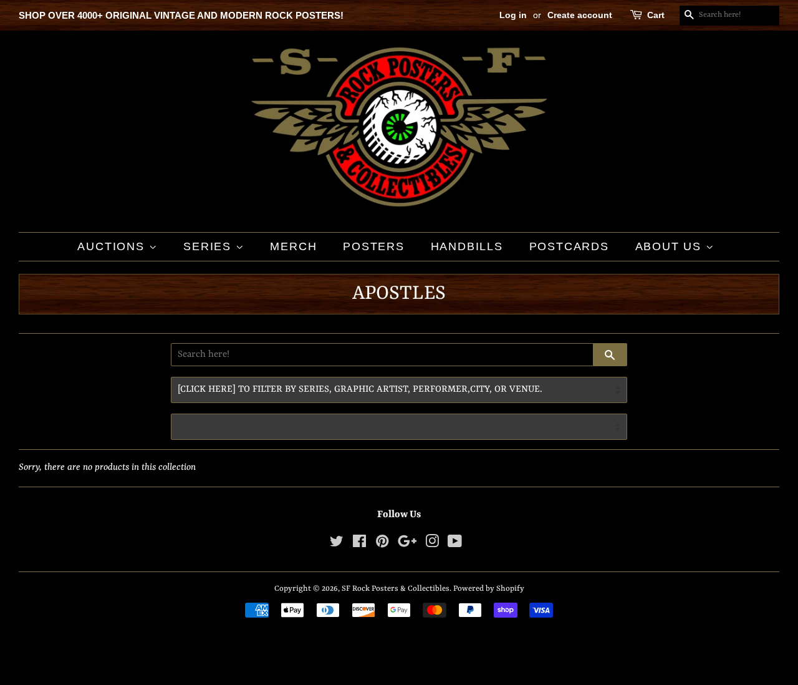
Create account (579, 15)
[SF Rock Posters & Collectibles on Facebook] (359, 544)
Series (209, 246)
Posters (374, 246)
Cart (656, 15)
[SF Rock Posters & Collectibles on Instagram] (432, 544)
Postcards (569, 246)
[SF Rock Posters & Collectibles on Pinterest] (382, 544)
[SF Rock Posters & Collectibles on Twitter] (337, 544)
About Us (670, 246)
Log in (513, 15)
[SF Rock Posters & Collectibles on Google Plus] (407, 544)
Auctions (112, 246)
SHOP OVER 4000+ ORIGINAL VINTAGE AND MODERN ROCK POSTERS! (181, 15)
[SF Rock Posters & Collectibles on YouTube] (455, 544)
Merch (293, 246)
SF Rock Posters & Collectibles (395, 588)
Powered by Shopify (488, 588)
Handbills (467, 246)
